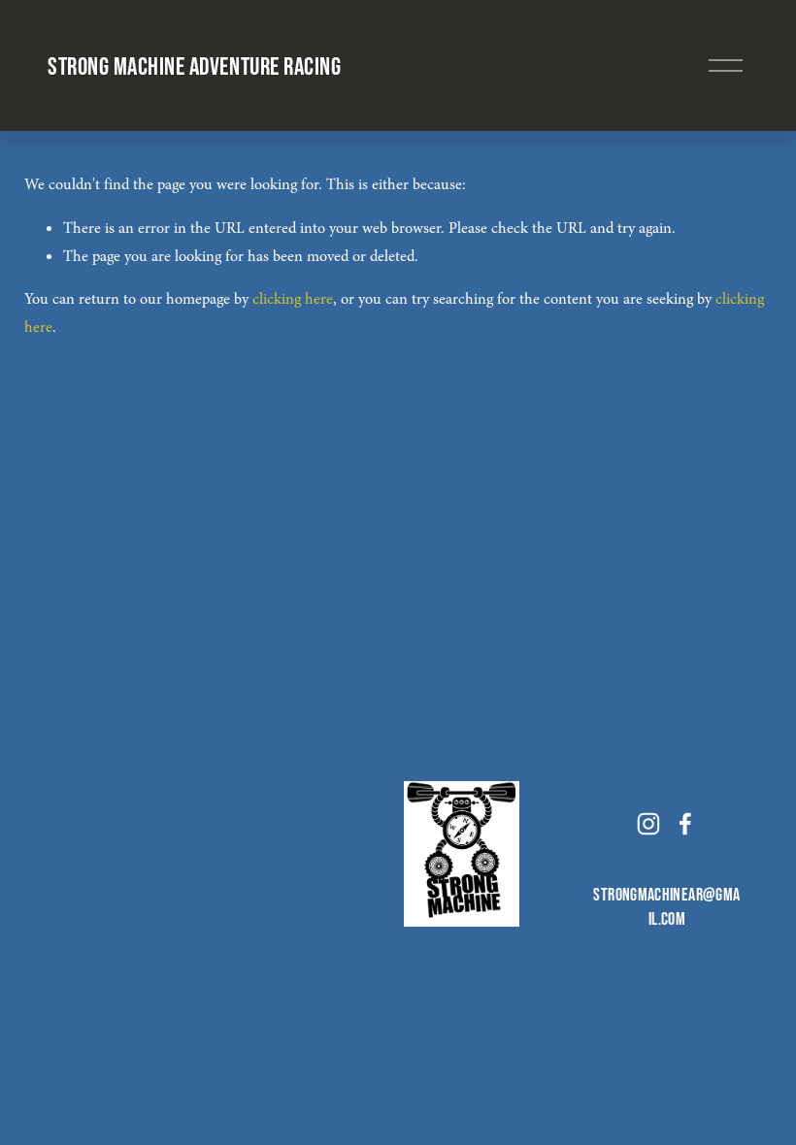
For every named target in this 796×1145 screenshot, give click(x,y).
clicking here (292, 299)
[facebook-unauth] (685, 823)
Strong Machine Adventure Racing (194, 65)
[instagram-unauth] (648, 823)
